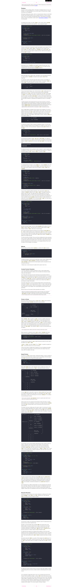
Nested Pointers (24, 354)
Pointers (23, 8)
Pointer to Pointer (25, 299)
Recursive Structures (25, 492)
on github (36, 5)
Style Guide (24, 2)
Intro (36, 2)
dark (50, 0)
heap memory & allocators (43, 17)
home (47, 0)
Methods (23, 246)
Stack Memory (48, 2)
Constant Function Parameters (28, 269)
